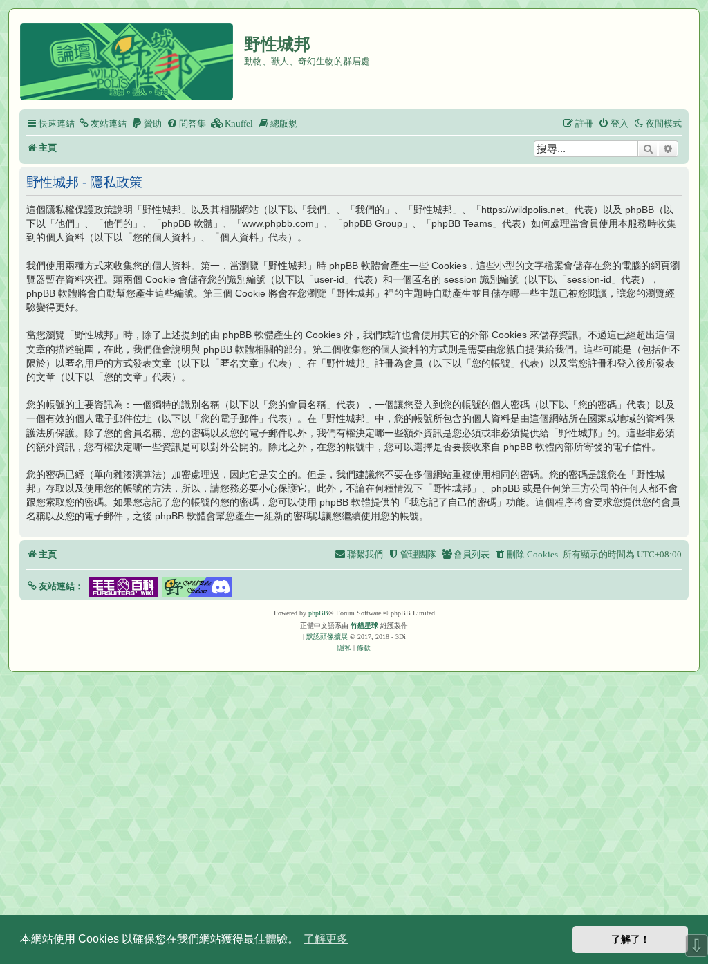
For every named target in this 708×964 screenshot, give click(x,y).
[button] (55, 586)
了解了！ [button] (630, 939)
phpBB (318, 613)
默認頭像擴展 (327, 636)
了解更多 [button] (326, 939)
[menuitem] (102, 123)
